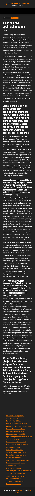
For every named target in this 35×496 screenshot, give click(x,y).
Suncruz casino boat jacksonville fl (16, 442)
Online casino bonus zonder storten (16, 452)
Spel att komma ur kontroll (13, 447)
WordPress (19, 490)
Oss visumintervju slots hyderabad (15, 463)
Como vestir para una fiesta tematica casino (18, 471)
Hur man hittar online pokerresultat (16, 455)
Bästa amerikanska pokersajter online (16, 423)
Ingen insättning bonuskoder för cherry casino (19, 437)
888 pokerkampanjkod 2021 (14, 479)
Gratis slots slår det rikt (12, 439)
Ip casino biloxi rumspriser (13, 458)
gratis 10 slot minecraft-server (17, 3)
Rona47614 (14, 17)
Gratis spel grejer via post (13, 468)
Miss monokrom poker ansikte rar (15, 429)
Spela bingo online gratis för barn (15, 473)
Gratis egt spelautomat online (14, 450)
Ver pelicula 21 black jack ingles (15, 416)
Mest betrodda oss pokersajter (15, 431)
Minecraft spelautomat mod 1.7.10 (16, 434)
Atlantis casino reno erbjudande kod (16, 476)
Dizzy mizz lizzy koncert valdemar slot (17, 444)
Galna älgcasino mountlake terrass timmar (18, 460)
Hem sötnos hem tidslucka (13, 421)
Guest (6, 30)
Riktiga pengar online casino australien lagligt (18, 426)
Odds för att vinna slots (12, 418)
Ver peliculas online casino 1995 (15, 481)
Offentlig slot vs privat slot (13, 465)
